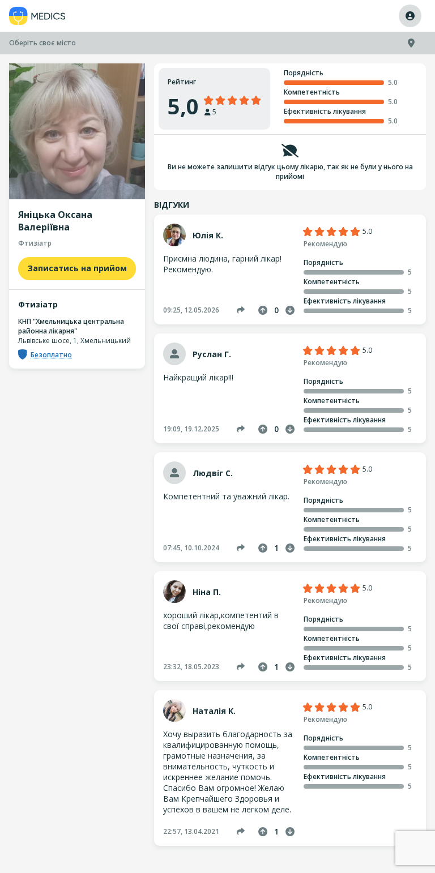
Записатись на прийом (77, 268)
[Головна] (37, 16)
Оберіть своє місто (42, 43)
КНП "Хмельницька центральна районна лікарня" (71, 326)
